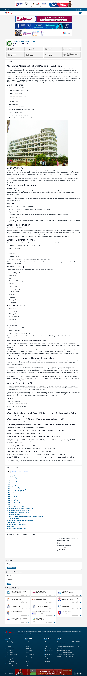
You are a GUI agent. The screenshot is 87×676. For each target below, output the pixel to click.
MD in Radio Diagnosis (13, 480)
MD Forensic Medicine (13, 478)
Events (53, 12)
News (64, 12)
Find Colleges (48, 654)
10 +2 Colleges (10, 642)
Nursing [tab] (20, 471)
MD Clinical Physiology (13, 500)
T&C (46, 652)
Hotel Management (11, 654)
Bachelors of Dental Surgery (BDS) (16, 528)
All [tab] (8, 471)
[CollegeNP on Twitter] (79, 10)
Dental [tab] (26, 471)
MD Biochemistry (12, 504)
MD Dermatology (12, 498)
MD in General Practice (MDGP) (15, 490)
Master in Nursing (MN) (13, 522)
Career (27, 661)
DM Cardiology (11, 474)
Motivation (29, 659)
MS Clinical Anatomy (13, 518)
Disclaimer (48, 648)
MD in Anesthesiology (13, 492)
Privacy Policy (49, 650)
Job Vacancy (29, 642)
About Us (47, 644)
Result (76, 12)
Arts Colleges (9, 665)
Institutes (34, 12)
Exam (72, 12)
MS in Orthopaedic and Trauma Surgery (18, 512)
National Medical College (24, 41)
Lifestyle (47, 661)
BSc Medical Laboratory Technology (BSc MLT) (20, 508)
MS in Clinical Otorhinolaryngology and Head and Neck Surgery (25, 516)
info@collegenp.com (11, 9)
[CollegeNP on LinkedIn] (81, 10)
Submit (9, 583)
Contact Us (48, 646)
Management (10, 648)
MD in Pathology (11, 484)
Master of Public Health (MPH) (15, 506)
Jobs (68, 12)
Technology (29, 657)
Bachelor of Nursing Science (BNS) (16, 524)
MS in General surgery (13, 514)
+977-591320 (61, 550)
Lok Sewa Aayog (30, 654)
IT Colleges (9, 644)
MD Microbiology (11, 476)
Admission (41, 12)
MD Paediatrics (11, 494)
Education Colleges (11, 663)
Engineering (9, 650)
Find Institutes (49, 659)
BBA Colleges (9, 652)
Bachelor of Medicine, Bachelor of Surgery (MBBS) (21, 520)
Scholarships (48, 12)
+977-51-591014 (62, 547)
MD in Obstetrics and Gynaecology (16, 488)
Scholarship (29, 650)
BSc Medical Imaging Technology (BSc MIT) (19, 510)
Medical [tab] (14, 471)
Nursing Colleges (11, 659)
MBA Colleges (10, 661)
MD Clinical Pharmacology (14, 502)
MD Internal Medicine (13, 496)
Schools (29, 12)
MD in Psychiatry (12, 482)
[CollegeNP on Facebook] (77, 10)
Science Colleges (10, 657)
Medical (8, 646)
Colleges (23, 12)
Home (18, 12)
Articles (59, 12)
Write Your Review (11, 567)
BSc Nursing (10, 526)
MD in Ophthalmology (13, 486)
